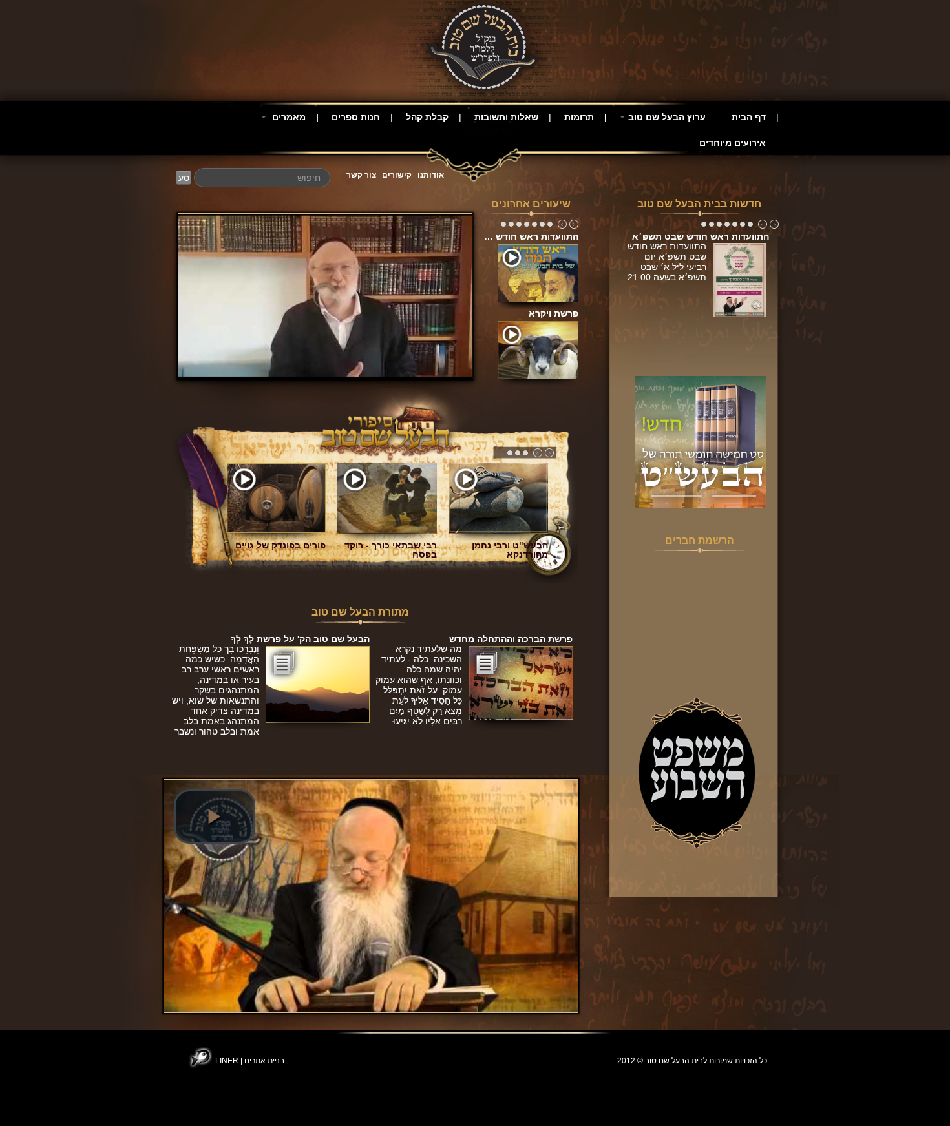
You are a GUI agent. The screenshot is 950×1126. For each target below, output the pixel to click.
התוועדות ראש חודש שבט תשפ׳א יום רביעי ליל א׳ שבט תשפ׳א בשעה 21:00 (667, 267)
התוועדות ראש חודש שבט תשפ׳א (700, 236)
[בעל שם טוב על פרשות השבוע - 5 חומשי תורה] (700, 441)
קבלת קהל (427, 117)
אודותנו (430, 175)
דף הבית (749, 117)
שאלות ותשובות (506, 117)
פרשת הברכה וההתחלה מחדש (511, 639)
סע (183, 177)
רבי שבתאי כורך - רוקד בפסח (390, 549)
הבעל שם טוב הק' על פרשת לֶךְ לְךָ (300, 639)
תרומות (579, 117)
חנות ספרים (356, 117)
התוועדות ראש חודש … (531, 236)
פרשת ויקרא (553, 313)
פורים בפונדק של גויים (280, 545)
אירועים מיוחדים (732, 143)
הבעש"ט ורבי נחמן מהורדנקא (510, 549)
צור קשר (361, 175)
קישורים (397, 175)
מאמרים (287, 117)
